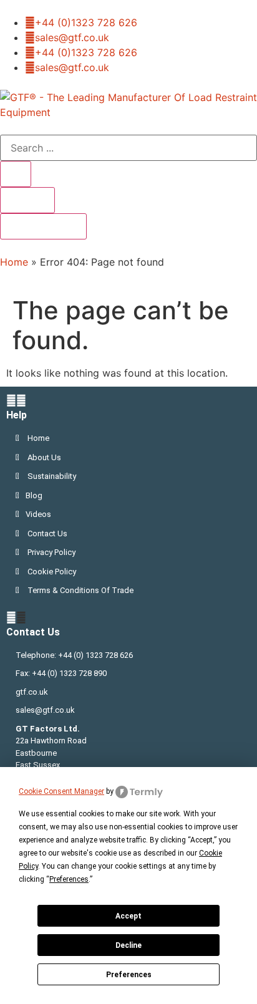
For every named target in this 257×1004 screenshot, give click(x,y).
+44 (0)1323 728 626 (86, 22)
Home (14, 262)
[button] (128, 408)
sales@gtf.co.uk (45, 710)
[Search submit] (15, 174)
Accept (128, 916)
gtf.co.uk (32, 692)
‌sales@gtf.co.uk (72, 37)
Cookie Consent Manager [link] (61, 791)
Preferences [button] (69, 879)
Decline (128, 945)
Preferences (129, 974)
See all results (43, 226)
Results (27, 200)
